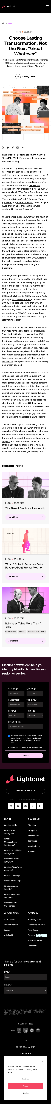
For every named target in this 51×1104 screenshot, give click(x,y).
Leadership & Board (36, 925)
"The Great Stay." (25, 195)
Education (32, 825)
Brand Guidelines (35, 940)
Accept (25, 1086)
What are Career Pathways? (11, 860)
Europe (7, 930)
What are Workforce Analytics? (13, 868)
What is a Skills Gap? (12, 881)
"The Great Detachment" (31, 192)
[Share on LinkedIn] (8, 147)
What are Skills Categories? (10, 904)
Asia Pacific (9, 935)
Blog (10, 23)
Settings (25, 1079)
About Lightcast (35, 919)
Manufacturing (34, 846)
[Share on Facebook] (13, 147)
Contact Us (32, 946)
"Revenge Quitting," (12, 199)
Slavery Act (25, 1053)
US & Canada (9, 919)
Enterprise (32, 830)
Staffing (31, 851)
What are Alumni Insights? (11, 887)
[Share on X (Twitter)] (3, 147)
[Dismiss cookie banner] (42, 1061)
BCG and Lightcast (21, 299)
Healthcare (32, 841)
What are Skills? (10, 825)
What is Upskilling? (12, 875)
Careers (31, 935)
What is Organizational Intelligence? (10, 842)
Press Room (33, 930)
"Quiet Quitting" (24, 202)
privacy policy (37, 747)
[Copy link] (22, 147)
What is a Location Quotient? (12, 896)
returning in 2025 (35, 189)
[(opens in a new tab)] (13, 1030)
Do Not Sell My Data (25, 1047)
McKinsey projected (12, 289)
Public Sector (33, 836)
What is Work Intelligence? (9, 832)
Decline (25, 1093)
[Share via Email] (17, 147)
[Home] (3, 23)
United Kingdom (11, 925)
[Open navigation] (47, 6)
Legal (25, 1041)
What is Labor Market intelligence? (13, 852)
